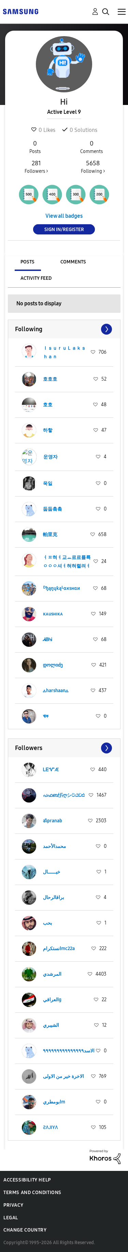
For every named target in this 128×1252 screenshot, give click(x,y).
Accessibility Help (27, 1180)
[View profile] (29, 352)
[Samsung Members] (20, 11)
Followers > (36, 166)
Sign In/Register (64, 229)
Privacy (13, 1205)
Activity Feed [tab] (36, 278)
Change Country (24, 1230)
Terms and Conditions (32, 1192)
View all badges (64, 216)
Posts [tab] (27, 262)
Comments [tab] (73, 262)
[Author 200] (99, 194)
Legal (10, 1218)
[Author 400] (52, 194)
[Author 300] (76, 194)
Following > (93, 166)
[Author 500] (28, 194)
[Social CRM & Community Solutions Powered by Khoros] (105, 1156)
